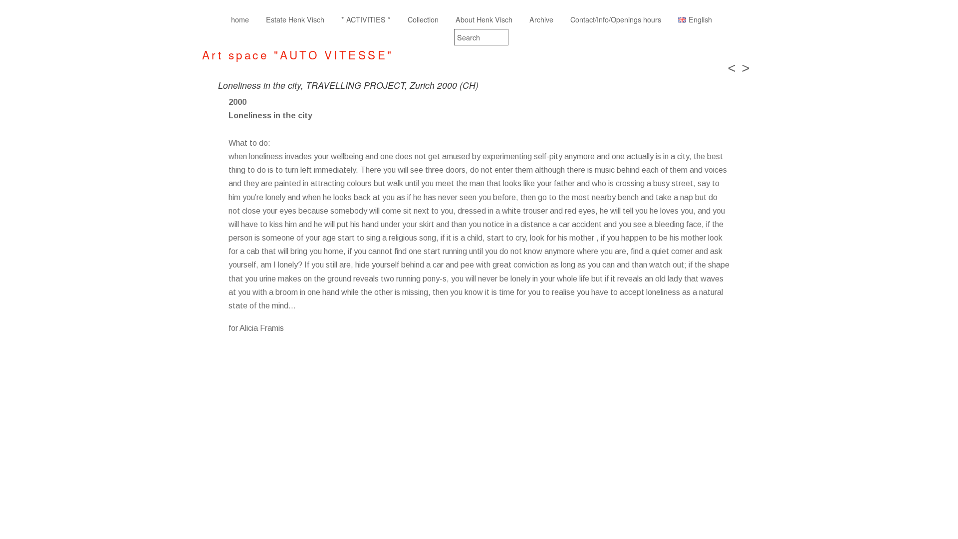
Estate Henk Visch (295, 19)
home (240, 19)
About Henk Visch (484, 19)
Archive (541, 19)
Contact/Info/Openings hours (615, 19)
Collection (423, 19)
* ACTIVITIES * (366, 19)
